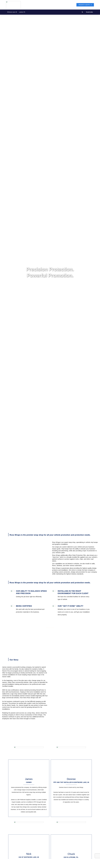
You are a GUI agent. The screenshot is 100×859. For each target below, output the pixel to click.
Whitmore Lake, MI (12, 12)
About (44, 5)
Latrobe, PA (22, 12)
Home (37, 5)
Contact (61, 5)
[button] (82, 12)
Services (52, 5)
